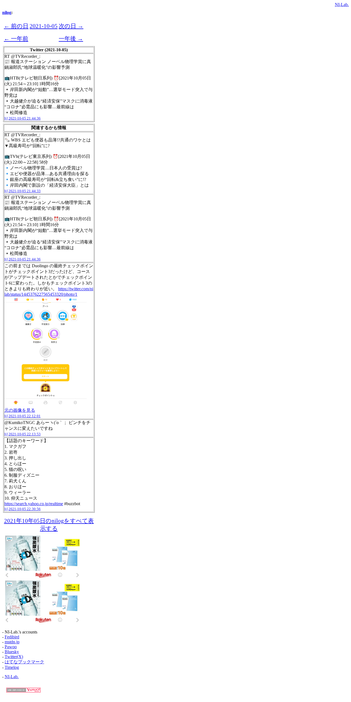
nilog (6, 12)
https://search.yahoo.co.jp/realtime (33, 503)
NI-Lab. (342, 4)
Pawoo (11, 646)
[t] (6, 118)
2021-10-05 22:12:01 (25, 416)
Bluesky (12, 651)
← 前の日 (16, 26)
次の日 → (71, 26)
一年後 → (71, 38)
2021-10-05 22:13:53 (25, 434)
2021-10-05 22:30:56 (25, 509)
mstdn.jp (12, 642)
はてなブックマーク (24, 662)
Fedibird (12, 637)
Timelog (12, 667)
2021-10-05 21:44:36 (25, 118)
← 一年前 (16, 38)
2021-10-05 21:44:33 (25, 191)
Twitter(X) (14, 656)
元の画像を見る (19, 410)
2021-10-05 (44, 26)
